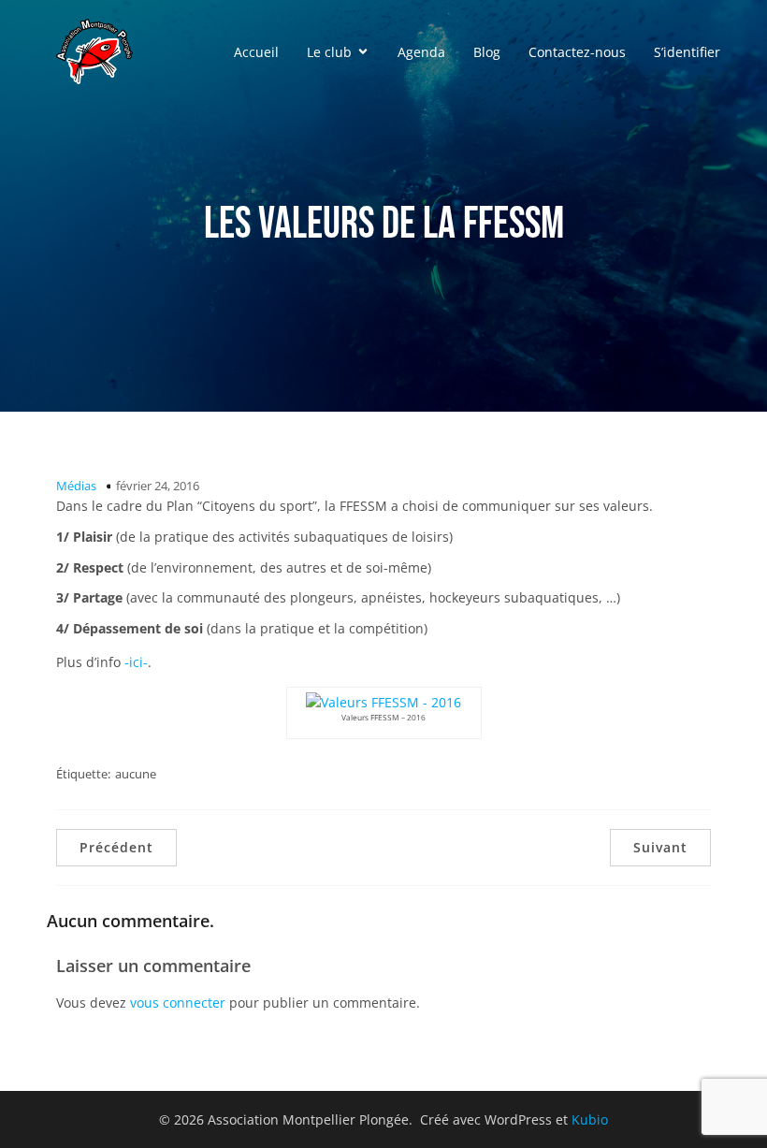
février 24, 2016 (157, 485)
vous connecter (177, 1002)
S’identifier (687, 52)
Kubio (590, 1119)
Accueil (256, 52)
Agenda (421, 52)
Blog (486, 52)
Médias (76, 485)
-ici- (136, 662)
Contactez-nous (577, 52)
